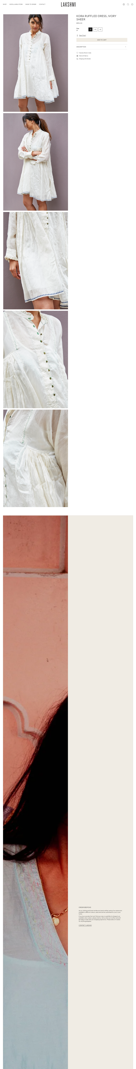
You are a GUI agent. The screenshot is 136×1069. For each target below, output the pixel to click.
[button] (5, 4)
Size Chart (82, 35)
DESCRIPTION (81, 47)
